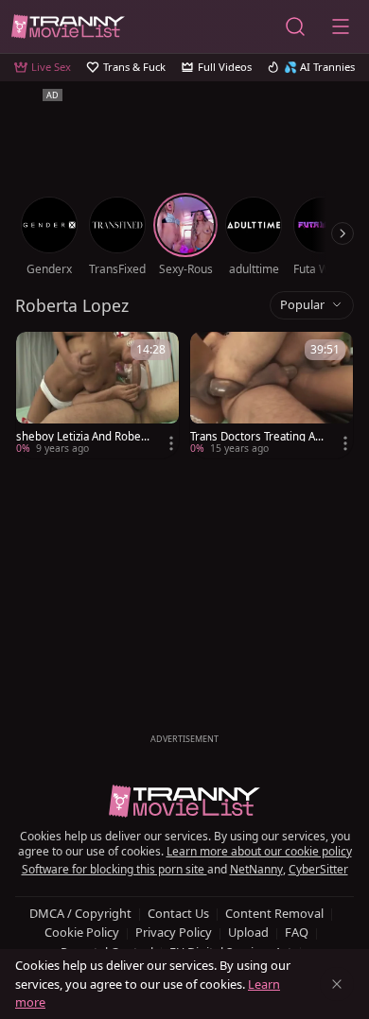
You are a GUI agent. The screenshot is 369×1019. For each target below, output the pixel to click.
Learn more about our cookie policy (259, 851)
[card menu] (171, 443)
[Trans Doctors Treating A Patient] (271, 395)
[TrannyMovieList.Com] (68, 26)
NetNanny (256, 869)
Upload (248, 932)
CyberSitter (318, 869)
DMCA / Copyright (80, 913)
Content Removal (274, 913)
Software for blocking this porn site (114, 869)
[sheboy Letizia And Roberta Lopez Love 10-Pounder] (97, 395)
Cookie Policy (81, 932)
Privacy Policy (173, 932)
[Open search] (295, 26)
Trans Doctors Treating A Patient (257, 436)
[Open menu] (341, 26)
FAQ (296, 932)
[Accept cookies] (337, 984)
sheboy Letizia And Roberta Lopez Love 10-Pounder (82, 436)
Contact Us (178, 913)
